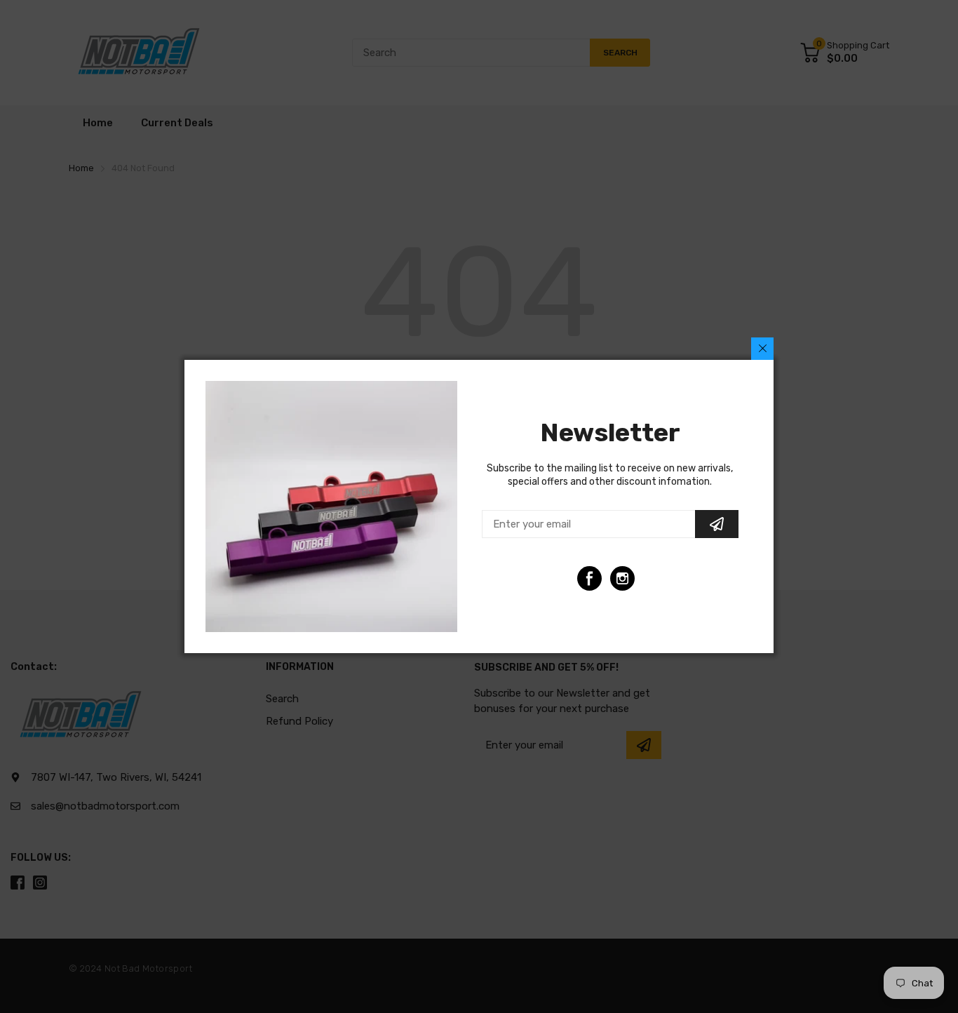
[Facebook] (589, 578)
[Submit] (716, 524)
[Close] (762, 348)
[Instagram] (622, 578)
